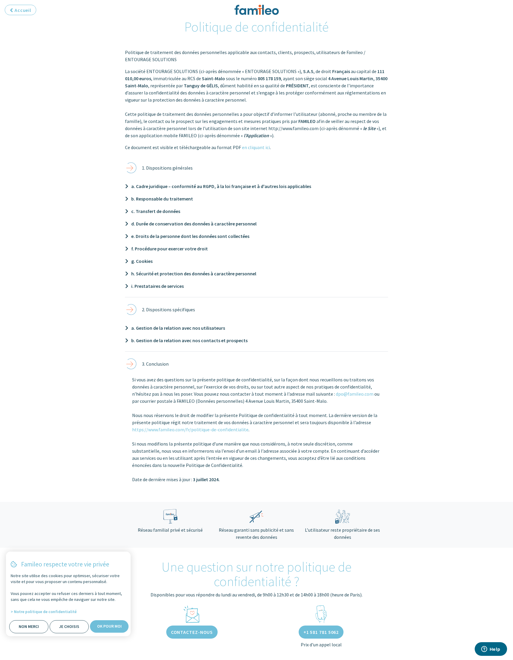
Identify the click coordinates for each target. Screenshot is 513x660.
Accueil (22, 10)
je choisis (69, 626)
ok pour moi (109, 626)
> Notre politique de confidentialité (44, 611)
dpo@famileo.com (354, 394)
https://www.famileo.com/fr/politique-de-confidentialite (190, 429)
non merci (29, 626)
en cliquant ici (256, 147)
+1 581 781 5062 (321, 632)
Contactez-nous (192, 632)
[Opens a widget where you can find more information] (490, 649)
